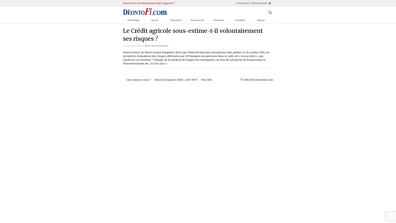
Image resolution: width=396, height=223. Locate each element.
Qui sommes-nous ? (138, 79)
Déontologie (134, 20)
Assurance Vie (197, 20)
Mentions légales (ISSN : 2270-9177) (176, 79)
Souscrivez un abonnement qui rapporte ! (148, 3)
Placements (176, 20)
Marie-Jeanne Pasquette (156, 45)
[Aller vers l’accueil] (145, 11)
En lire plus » (159, 63)
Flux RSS (206, 79)
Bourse (154, 20)
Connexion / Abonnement (252, 3)
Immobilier (240, 20)
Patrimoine (219, 20)
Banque (261, 20)
